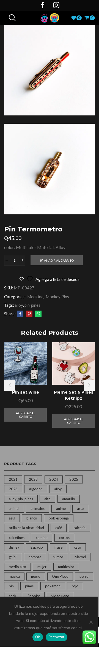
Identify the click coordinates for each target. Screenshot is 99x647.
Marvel (80, 557)
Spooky (34, 596)
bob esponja (59, 518)
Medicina (35, 296)
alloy (19, 305)
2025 (73, 479)
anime (61, 508)
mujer (41, 567)
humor (58, 557)
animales (38, 508)
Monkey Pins (57, 296)
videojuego (60, 596)
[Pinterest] (29, 314)
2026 (13, 489)
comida (42, 537)
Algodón (36, 489)
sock (12, 596)
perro (84, 576)
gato (77, 547)
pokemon (53, 586)
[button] (9, 385)
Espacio (37, 547)
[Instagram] (56, 5)
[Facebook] (43, 5)
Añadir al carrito (59, 260)
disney (14, 547)
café (58, 528)
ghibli (13, 557)
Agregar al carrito (25, 414)
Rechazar (56, 637)
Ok (37, 637)
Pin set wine (25, 392)
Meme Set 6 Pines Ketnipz (74, 395)
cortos (64, 537)
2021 (13, 479)
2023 (33, 479)
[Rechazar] (91, 622)
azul (12, 518)
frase (58, 547)
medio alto (17, 567)
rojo (75, 586)
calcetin (79, 528)
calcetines (16, 537)
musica (14, 576)
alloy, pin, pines (21, 499)
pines (35, 305)
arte (80, 508)
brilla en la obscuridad (26, 528)
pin (27, 305)
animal (14, 508)
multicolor (66, 567)
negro (35, 576)
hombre (35, 557)
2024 (53, 479)
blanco (31, 518)
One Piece (60, 576)
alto (47, 499)
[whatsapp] (38, 314)
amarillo (68, 499)
